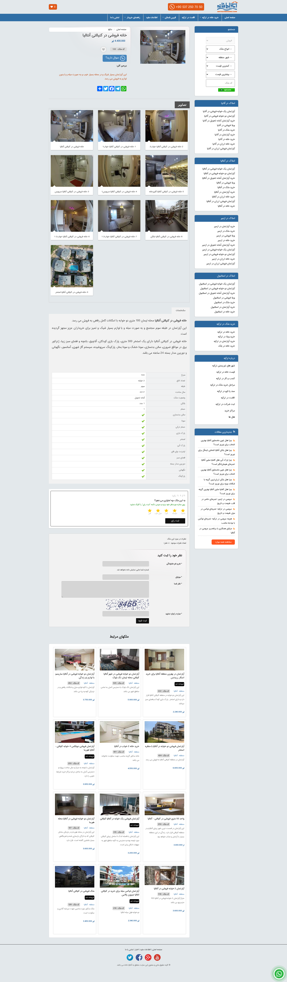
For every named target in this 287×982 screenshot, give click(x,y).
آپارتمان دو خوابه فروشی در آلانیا (219, 116)
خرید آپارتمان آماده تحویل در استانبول (217, 293)
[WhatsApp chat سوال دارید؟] (279, 976)
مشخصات (180, 310)
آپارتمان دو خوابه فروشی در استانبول (217, 288)
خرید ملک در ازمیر (226, 231)
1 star (182, 511)
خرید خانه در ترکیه (210, 18)
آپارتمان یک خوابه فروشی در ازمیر (218, 250)
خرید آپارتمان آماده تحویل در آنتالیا (218, 178)
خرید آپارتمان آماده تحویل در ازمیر (218, 245)
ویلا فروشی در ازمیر (225, 236)
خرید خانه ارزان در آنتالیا (223, 197)
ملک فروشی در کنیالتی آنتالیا (81, 891)
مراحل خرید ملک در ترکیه (222, 385)
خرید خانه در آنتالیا (226, 206)
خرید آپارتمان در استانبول (223, 307)
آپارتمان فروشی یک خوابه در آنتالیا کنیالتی (119, 819)
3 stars (166, 511)
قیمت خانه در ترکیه (225, 372)
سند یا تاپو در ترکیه (226, 391)
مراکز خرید (230, 411)
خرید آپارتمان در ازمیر (224, 226)
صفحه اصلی (230, 18)
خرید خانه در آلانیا (226, 139)
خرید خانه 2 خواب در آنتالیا (126, 746)
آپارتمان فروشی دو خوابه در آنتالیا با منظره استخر (164, 748)
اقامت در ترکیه (188, 18)
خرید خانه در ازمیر (226, 240)
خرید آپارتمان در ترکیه (224, 341)
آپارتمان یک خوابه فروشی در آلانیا (219, 111)
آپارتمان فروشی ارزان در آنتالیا (221, 201)
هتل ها (232, 417)
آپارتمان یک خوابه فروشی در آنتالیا (218, 169)
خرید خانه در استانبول (224, 312)
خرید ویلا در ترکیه (226, 337)
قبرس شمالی (170, 18)
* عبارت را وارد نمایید (174, 614)
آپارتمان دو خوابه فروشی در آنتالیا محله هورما (76, 821)
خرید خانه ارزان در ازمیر (223, 259)
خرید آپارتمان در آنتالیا (224, 192)
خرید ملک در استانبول (224, 302)
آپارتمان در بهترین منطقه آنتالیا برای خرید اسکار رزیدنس (165, 676)
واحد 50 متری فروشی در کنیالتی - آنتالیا (166, 819)
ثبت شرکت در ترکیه (225, 404)
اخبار (137, 949)
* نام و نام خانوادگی (172, 564)
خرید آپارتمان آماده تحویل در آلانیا (219, 121)
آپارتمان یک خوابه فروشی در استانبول (217, 284)
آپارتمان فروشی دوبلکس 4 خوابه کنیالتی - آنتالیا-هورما (74, 748)
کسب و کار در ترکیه (225, 378)
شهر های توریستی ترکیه (223, 366)
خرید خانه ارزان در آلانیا (224, 144)
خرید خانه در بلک (226, 346)
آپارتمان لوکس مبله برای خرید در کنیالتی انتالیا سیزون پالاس (120, 893)
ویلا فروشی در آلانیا (226, 125)
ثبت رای (175, 521)
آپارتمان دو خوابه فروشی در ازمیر (219, 254)
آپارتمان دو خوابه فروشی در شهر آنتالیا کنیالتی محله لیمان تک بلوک (121, 676)
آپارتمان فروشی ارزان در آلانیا (221, 149)
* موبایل (177, 577)
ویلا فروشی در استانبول (224, 298)
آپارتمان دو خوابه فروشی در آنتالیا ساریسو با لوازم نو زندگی (74, 676)
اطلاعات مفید (151, 18)
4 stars (157, 511)
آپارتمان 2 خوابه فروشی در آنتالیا (169, 889)
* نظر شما (176, 584)
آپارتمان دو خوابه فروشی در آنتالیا (219, 173)
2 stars (174, 511)
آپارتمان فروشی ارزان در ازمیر (220, 264)
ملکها (110, 29)
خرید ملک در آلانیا (226, 130)
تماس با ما (114, 18)
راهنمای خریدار (133, 18)
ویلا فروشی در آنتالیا (226, 183)
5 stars (149, 511)
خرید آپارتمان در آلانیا (225, 135)
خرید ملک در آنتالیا (226, 187)
